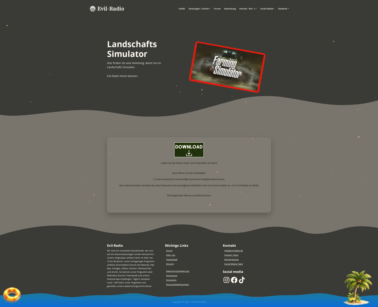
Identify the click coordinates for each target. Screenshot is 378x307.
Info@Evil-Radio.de (233, 250)
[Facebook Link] (234, 280)
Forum (217, 8)
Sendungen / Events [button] (199, 8)
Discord (170, 264)
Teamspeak (171, 259)
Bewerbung (230, 8)
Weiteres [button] (282, 8)
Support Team (231, 255)
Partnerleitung (231, 259)
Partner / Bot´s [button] (247, 8)
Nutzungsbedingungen (177, 284)
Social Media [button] (266, 8)
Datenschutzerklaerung (177, 271)
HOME (183, 8)
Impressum (171, 275)
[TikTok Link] (241, 280)
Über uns (170, 255)
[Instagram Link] (226, 280)
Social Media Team (233, 264)
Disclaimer (171, 280)
